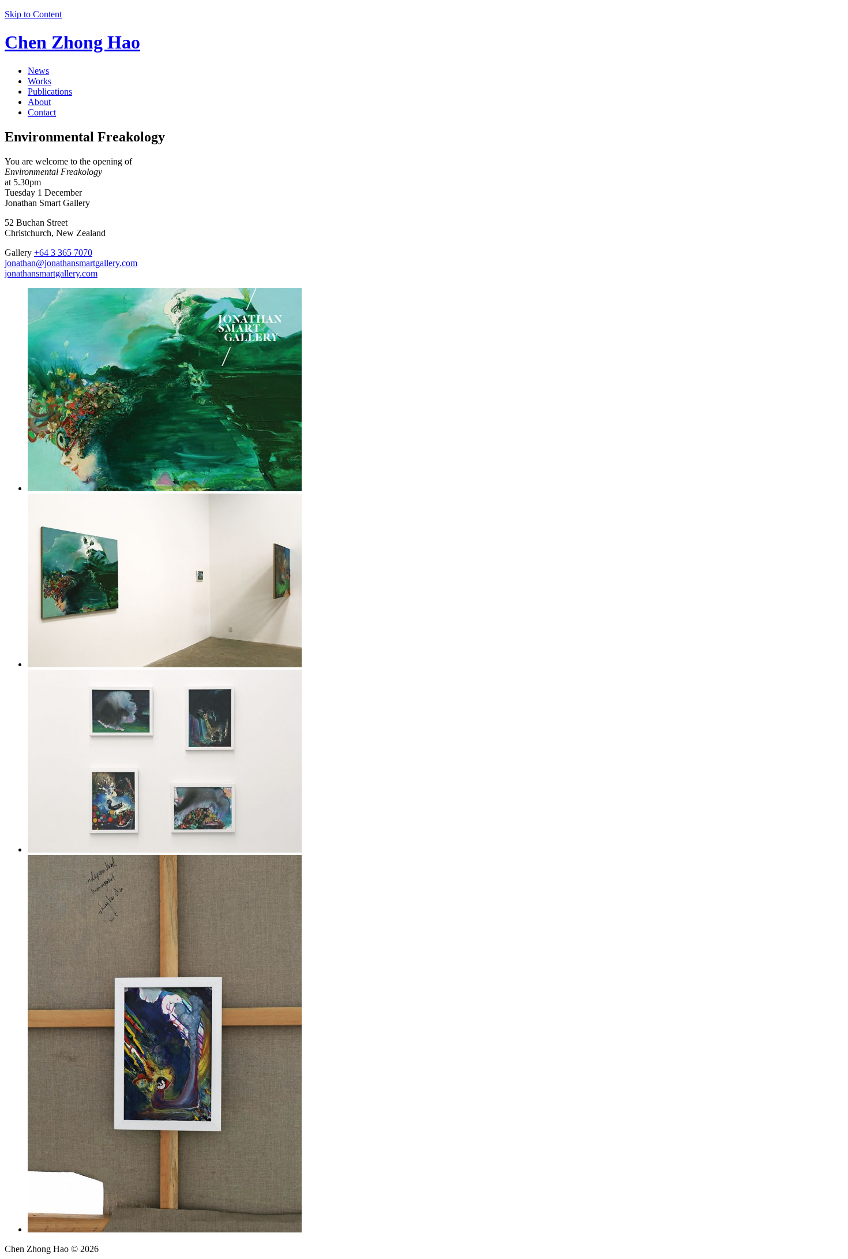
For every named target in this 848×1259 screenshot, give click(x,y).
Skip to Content (33, 14)
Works (39, 81)
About (39, 102)
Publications (50, 91)
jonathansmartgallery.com (51, 273)
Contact (42, 112)
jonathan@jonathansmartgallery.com (71, 263)
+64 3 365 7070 (63, 252)
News (38, 71)
